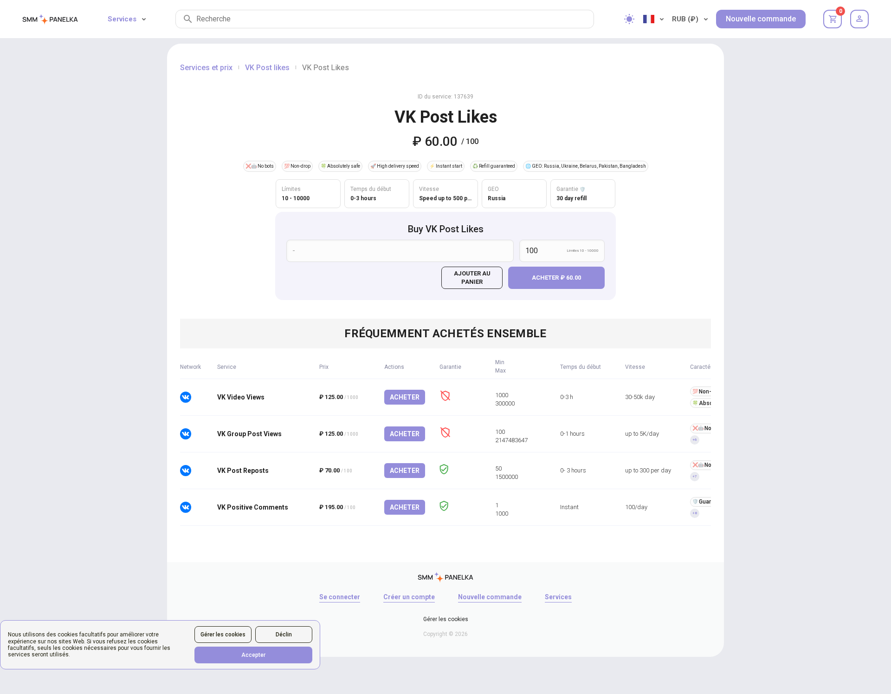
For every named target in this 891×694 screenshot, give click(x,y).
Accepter (253, 655)
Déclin (284, 634)
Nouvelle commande (761, 18)
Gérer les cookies (222, 634)
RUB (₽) (685, 19)
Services (122, 19)
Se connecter (339, 597)
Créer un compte (409, 597)
